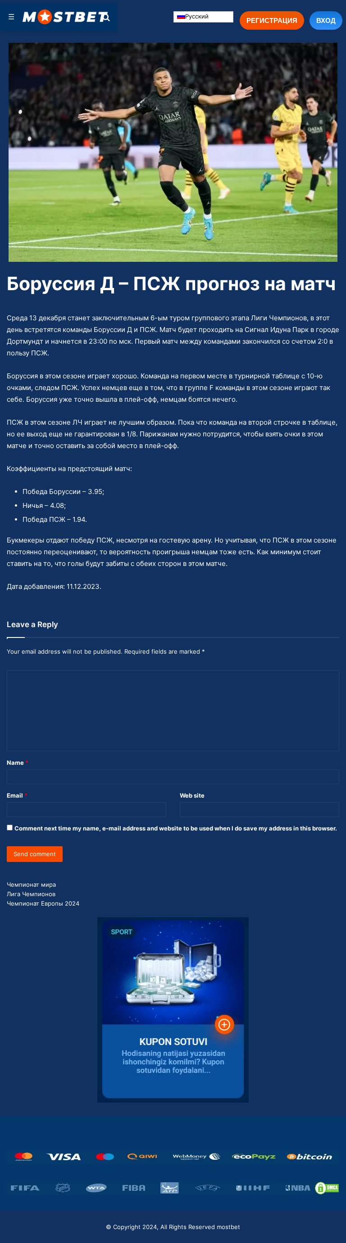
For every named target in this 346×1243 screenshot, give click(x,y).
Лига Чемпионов (31, 893)
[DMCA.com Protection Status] (326, 1188)
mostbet (228, 1226)
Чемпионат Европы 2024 (43, 903)
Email (17, 795)
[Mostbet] (65, 16)
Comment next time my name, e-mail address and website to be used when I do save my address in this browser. (175, 828)
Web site (192, 795)
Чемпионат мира (31, 884)
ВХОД (326, 20)
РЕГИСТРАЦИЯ (271, 20)
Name (17, 762)
